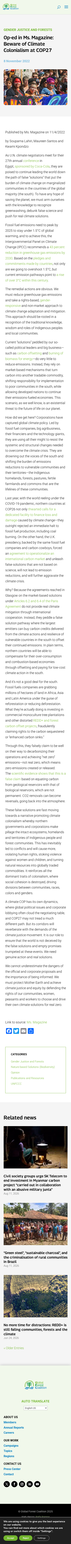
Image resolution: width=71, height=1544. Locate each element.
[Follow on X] (7, 1484)
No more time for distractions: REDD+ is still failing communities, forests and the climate (35, 1329)
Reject (26, 1538)
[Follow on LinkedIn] (30, 1484)
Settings (42, 1538)
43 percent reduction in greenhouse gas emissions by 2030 (35, 252)
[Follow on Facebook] (14, 1484)
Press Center (12, 1469)
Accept (10, 1538)
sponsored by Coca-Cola (32, 166)
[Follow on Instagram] (22, 1484)
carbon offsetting (29, 353)
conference (31, 161)
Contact (9, 1474)
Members (10, 1422)
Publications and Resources (27, 1078)
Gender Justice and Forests (28, 30)
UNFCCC (16, 1083)
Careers (9, 1432)
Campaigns (11, 1445)
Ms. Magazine (37, 1022)
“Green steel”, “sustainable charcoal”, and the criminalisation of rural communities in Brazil (36, 1257)
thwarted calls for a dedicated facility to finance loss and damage (31, 514)
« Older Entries (14, 1348)
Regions (9, 1456)
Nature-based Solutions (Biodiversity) (33, 1067)
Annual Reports (14, 1427)
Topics (8, 1451)
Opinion (15, 1072)
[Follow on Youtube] (37, 1484)
